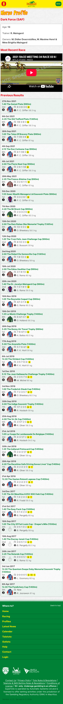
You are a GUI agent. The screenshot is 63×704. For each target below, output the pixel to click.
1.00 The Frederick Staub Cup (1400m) (21, 389)
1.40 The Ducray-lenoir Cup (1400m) (20, 539)
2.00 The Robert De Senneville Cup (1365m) (24, 254)
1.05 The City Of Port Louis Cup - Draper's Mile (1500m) (29, 524)
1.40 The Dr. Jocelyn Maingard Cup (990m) (23, 284)
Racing (6, 616)
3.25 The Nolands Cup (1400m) (17, 554)
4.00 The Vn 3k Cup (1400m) (16, 419)
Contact (6, 651)
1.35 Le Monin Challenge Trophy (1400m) (22, 314)
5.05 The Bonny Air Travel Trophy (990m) (22, 329)
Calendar (7, 631)
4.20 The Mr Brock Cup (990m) (17, 209)
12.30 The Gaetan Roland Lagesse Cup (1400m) (25, 479)
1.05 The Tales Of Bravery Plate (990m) (21, 134)
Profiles (6, 621)
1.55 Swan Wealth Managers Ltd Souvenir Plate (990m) (29, 194)
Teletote (7, 636)
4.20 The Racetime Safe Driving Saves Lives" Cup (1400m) (31, 464)
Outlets (6, 641)
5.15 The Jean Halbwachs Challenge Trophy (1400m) (28, 374)
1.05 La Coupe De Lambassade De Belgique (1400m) (28, 434)
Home (5, 611)
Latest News (9, 626)
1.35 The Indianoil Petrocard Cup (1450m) (22, 449)
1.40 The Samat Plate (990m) (16, 104)
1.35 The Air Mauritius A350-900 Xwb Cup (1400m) (27, 494)
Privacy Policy (24, 680)
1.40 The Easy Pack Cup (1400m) (18, 509)
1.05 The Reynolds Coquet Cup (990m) (21, 299)
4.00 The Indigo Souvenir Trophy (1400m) (22, 404)
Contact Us (10, 680)
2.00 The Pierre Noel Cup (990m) (18, 164)
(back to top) (55, 605)
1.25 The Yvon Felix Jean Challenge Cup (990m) (26, 239)
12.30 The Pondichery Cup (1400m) (19, 587)
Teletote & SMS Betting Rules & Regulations (24, 683)
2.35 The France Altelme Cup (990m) (20, 179)
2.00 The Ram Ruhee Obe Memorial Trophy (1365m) (27, 224)
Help (4, 646)
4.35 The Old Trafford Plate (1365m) (20, 119)
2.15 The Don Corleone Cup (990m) (19, 149)
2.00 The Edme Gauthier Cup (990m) (20, 269)
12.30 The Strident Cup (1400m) (18, 359)
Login (5, 657)
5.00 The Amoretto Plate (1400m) (18, 344)
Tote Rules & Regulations (44, 680)
